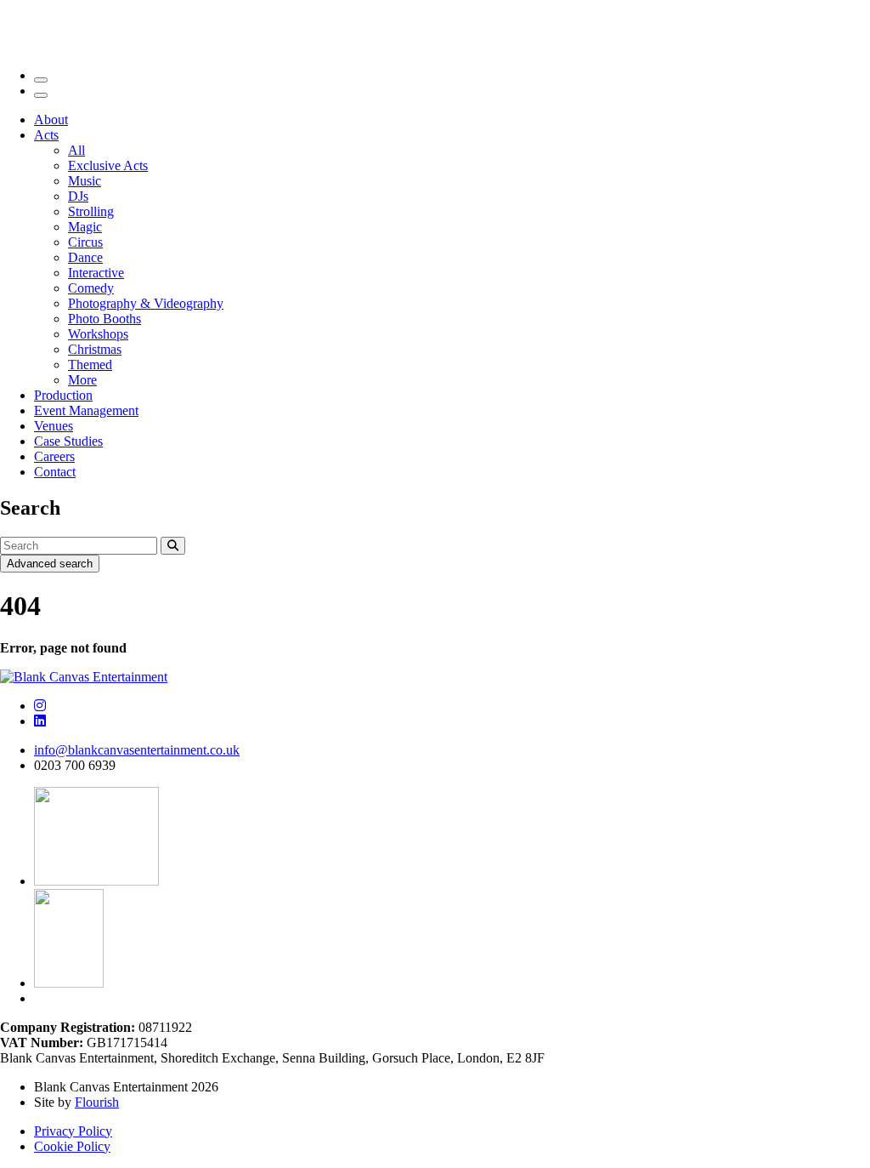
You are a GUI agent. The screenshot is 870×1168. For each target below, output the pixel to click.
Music (84, 181)
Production (63, 395)
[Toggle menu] (41, 95)
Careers (54, 456)
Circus (85, 242)
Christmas (94, 349)
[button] (173, 546)
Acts (46, 135)
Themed (90, 364)
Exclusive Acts (108, 165)
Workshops (98, 334)
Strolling (91, 211)
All (76, 150)
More (82, 380)
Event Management (86, 410)
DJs (78, 196)
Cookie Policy (72, 1146)
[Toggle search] (41, 80)
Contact (55, 471)
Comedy (91, 288)
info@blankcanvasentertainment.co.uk (137, 750)
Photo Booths (104, 318)
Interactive (96, 272)
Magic (85, 226)
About (51, 119)
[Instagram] (40, 705)
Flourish (97, 1102)
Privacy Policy (73, 1131)
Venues (53, 426)
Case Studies (68, 441)
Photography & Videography (145, 303)
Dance (85, 257)
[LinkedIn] (40, 721)
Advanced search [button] (50, 563)
